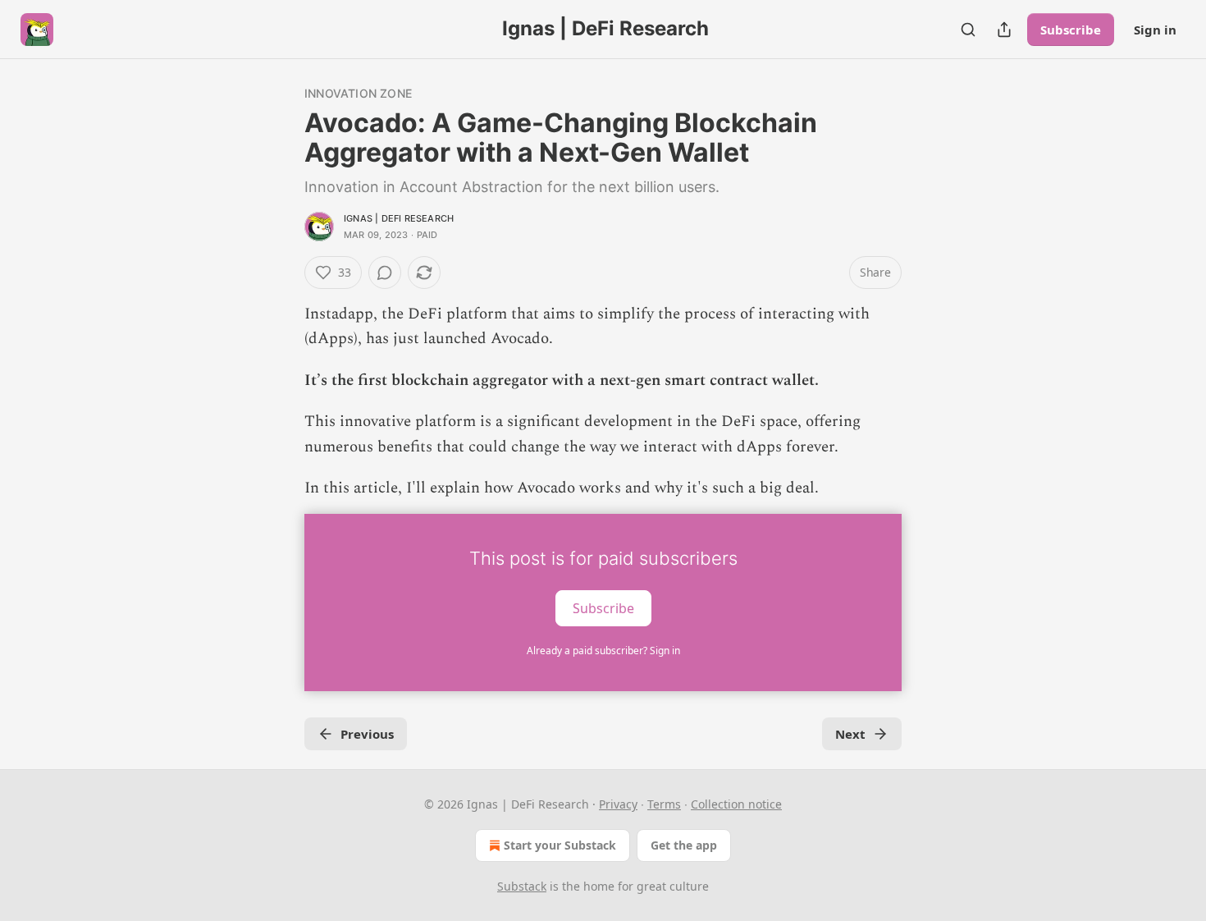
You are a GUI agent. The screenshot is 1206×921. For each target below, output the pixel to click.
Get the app (684, 845)
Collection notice (736, 804)
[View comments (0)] (384, 272)
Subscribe (1070, 29)
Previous (367, 734)
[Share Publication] (1004, 29)
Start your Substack (560, 845)
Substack (521, 886)
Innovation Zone (358, 93)
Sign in (1155, 29)
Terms (664, 804)
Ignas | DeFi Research (399, 218)
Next (850, 734)
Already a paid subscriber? (603, 651)
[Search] (968, 29)
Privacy (618, 804)
